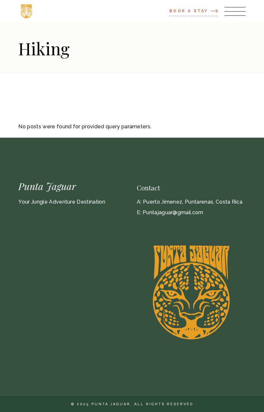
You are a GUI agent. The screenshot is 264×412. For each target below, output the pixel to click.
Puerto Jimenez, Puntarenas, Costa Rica (192, 202)
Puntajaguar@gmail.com (173, 212)
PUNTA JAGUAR (110, 404)
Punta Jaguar (47, 186)
